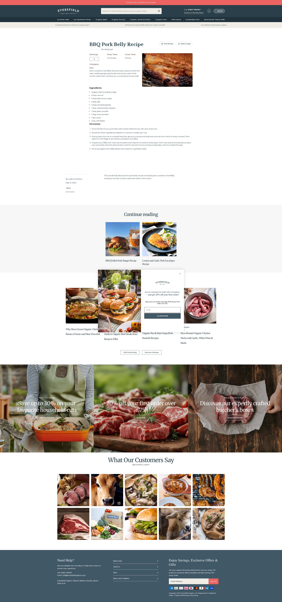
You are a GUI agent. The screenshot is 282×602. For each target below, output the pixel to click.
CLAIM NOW (162, 316)
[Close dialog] (180, 273)
